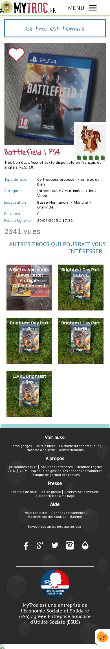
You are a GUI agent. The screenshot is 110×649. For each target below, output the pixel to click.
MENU (76, 7)
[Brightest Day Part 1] (29, 340)
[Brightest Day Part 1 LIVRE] (81, 287)
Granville (45, 207)
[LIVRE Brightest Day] (29, 393)
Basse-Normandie (53, 202)
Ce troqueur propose (56, 179)
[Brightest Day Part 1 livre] (81, 340)
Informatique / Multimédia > (62, 190)
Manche (81, 202)
